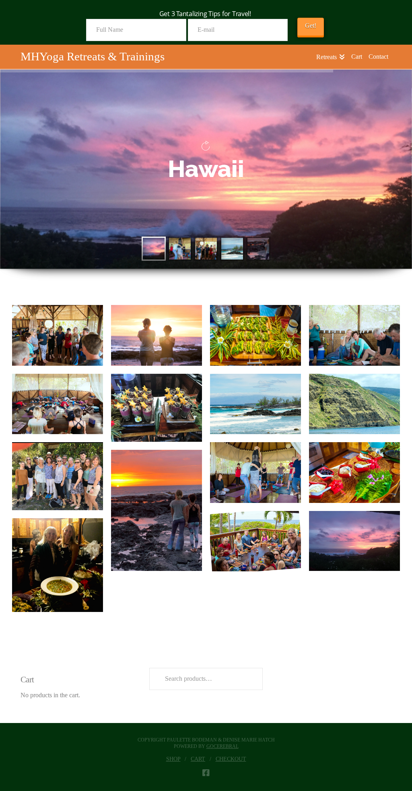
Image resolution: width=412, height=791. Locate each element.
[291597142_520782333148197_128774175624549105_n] (156, 510)
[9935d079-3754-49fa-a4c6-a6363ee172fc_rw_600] (57, 404)
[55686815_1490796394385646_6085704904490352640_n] (57, 476)
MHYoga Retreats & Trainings (93, 56)
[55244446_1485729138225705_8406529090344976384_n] (255, 472)
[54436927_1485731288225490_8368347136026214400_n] (255, 404)
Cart (198, 759)
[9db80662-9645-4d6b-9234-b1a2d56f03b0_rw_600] (255, 335)
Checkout (231, 759)
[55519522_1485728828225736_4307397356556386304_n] (354, 472)
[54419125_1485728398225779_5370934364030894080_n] (156, 408)
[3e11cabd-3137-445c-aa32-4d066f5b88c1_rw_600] (156, 335)
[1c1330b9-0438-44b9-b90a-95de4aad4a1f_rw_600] (57, 335)
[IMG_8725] (57, 565)
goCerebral (222, 746)
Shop (173, 759)
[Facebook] (206, 773)
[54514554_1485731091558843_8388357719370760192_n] (354, 404)
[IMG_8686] (354, 541)
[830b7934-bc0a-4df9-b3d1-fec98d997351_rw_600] (354, 335)
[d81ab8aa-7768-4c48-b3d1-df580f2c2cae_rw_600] (255, 541)
